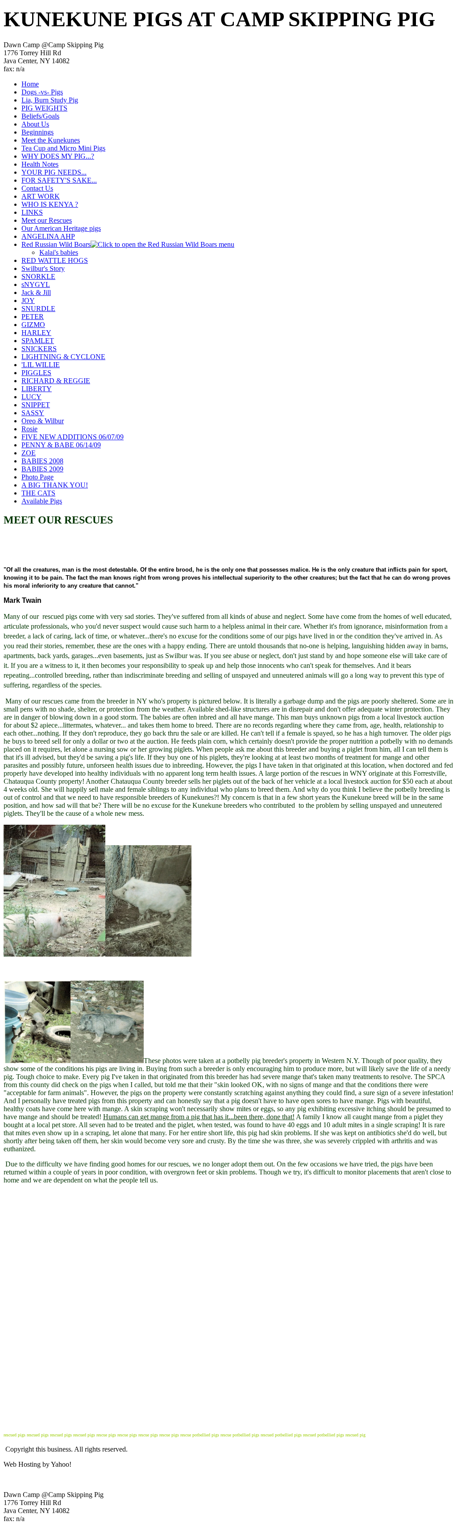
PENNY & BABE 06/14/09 (61, 445)
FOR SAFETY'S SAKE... (59, 180)
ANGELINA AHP (48, 236)
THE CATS (38, 493)
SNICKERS (39, 348)
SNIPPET (35, 405)
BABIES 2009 (42, 469)
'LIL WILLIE (40, 364)
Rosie (29, 429)
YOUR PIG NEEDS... (54, 172)
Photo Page (37, 477)
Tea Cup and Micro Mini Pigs (63, 148)
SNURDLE (38, 308)
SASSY (32, 413)
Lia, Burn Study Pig (49, 100)
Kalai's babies (58, 252)
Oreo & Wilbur (42, 421)
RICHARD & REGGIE (55, 381)
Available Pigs (41, 501)
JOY (28, 300)
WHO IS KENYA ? (49, 204)
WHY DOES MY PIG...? (57, 156)
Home (30, 84)
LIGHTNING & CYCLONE (63, 356)
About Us (35, 124)
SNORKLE (38, 276)
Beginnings (37, 132)
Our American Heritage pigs (61, 228)
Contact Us (37, 188)
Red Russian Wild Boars (56, 244)
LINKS (32, 212)
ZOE (28, 453)
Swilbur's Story (43, 268)
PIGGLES (36, 372)
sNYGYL (35, 284)
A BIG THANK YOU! (54, 485)
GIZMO (33, 324)
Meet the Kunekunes (50, 140)
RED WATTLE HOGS (54, 260)
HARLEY (36, 332)
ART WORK (40, 196)
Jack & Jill (36, 292)
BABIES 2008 (42, 461)
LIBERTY (36, 389)
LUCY (31, 397)
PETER (32, 316)
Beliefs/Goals (40, 116)
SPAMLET (37, 340)
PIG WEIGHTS (44, 108)
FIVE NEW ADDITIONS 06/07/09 (72, 437)
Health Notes (39, 164)
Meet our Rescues (46, 220)
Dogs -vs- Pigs (42, 92)
